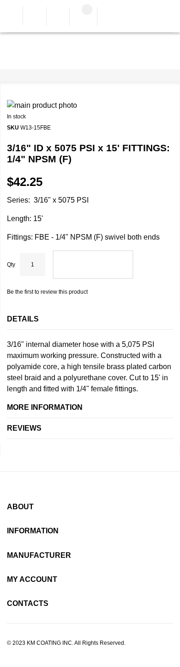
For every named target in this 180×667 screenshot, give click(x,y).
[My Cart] (83, 17)
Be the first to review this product (47, 292)
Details (23, 319)
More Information (45, 407)
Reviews (24, 428)
